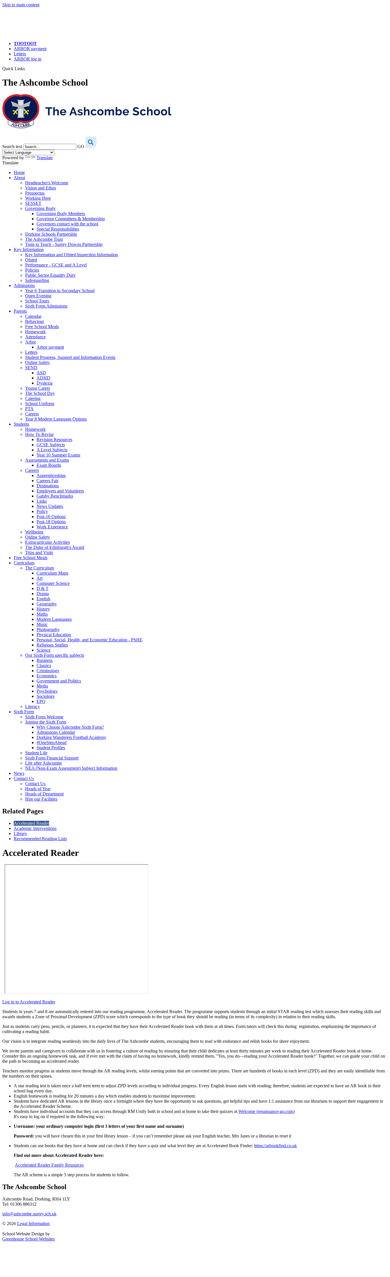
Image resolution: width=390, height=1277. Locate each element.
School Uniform (39, 403)
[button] (27, 68)
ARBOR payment (30, 48)
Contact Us (24, 778)
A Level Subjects (52, 449)
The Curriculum (39, 567)
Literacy (32, 706)
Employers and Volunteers (60, 490)
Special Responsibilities (58, 229)
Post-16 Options (51, 516)
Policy (42, 511)
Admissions (24, 285)
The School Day (40, 393)
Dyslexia (45, 383)
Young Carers (37, 388)
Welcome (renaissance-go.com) (266, 1111)
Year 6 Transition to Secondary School (60, 290)
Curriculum (24, 562)
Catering (33, 398)
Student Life (36, 752)
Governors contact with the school (67, 223)
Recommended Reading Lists (40, 838)
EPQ (41, 701)
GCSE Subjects (51, 444)
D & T (43, 588)
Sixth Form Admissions (46, 306)
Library (20, 833)
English (43, 598)
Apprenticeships (51, 475)
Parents (20, 311)
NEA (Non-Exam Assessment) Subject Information (71, 768)
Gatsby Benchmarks (55, 496)
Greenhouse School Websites (28, 1238)
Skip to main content (20, 4)
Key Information (29, 249)
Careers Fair (48, 480)
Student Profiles (51, 747)
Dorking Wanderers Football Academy (71, 737)
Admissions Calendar (56, 732)
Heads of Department (44, 793)
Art (40, 578)
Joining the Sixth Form (45, 722)
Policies (32, 270)
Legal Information (33, 1223)
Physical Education (54, 634)
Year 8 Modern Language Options (56, 419)
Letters (20, 53)
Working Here (38, 198)
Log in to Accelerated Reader (28, 1001)
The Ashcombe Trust (44, 239)
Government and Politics (59, 680)
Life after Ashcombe (43, 763)
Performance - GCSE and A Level (56, 264)
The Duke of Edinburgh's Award (54, 547)
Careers (32, 413)
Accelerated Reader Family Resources (49, 1165)
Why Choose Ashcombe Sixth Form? (70, 727)
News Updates (50, 506)
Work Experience (52, 526)
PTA (29, 408)
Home (19, 172)
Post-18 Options (51, 521)
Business (45, 660)
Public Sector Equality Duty (50, 275)
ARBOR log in (27, 58)
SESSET (33, 203)
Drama (43, 593)
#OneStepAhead (52, 742)
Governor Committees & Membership (71, 218)
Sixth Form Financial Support (52, 757)
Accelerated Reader (31, 823)
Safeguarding (37, 280)
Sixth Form (24, 711)
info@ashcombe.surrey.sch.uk (29, 1213)
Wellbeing (34, 532)
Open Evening (38, 295)
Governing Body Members (61, 213)
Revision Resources (54, 439)
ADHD (43, 377)
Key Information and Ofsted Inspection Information (71, 254)
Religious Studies (52, 644)
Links (42, 501)
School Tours (37, 300)
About (19, 177)
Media (42, 686)
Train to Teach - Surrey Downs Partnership (63, 244)
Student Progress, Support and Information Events (70, 357)
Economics (47, 675)
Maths (42, 614)
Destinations (48, 485)
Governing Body (40, 208)
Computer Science (53, 583)
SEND (31, 367)
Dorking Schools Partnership (51, 234)
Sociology (46, 696)
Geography (47, 603)
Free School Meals (42, 326)
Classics (44, 665)
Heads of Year (38, 788)
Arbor (30, 342)
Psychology (47, 691)
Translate (45, 157)
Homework (35, 331)
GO (80, 146)
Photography (48, 629)
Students (21, 424)
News (19, 773)
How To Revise (39, 434)
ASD (41, 372)
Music (42, 624)
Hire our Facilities (41, 799)
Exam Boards (49, 465)
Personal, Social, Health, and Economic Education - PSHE (89, 639)
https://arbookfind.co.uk (275, 1145)
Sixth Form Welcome (44, 716)
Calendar (33, 316)
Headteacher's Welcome (46, 182)
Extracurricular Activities (47, 542)
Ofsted (31, 259)
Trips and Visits (39, 552)
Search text (12, 146)
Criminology (48, 670)
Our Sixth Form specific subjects (54, 655)
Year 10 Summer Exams (58, 454)
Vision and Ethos (40, 187)
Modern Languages (54, 619)
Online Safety (37, 362)
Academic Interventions (35, 828)
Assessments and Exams (47, 460)
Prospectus (35, 193)
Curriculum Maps (52, 573)
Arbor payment (50, 347)
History (43, 609)
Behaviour (34, 321)
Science (44, 650)
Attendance (35, 336)
